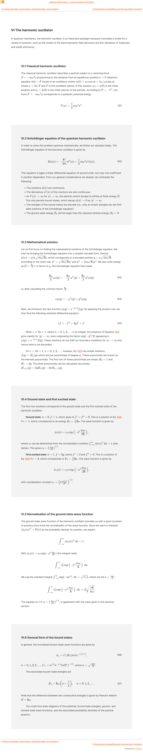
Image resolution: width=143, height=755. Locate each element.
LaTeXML (138, 749)
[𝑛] (80, 355)
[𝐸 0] (55, 213)
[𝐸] (118, 196)
